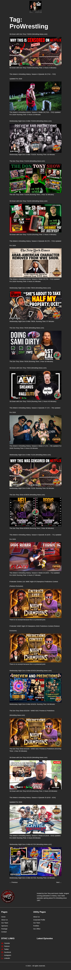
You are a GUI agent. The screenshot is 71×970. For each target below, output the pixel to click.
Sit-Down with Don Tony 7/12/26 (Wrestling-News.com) (28, 201)
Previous (14, 882)
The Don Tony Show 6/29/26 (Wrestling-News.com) (27, 495)
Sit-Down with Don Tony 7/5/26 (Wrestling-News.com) (28, 368)
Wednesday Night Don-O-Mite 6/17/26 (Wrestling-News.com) (31, 844)
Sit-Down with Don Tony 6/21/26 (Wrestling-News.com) (28, 757)
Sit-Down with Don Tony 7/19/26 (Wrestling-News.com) (28, 34)
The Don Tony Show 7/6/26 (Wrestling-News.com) (27, 328)
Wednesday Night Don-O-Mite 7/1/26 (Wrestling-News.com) (30, 455)
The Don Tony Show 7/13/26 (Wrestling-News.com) (27, 161)
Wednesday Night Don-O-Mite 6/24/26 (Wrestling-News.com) (31, 670)
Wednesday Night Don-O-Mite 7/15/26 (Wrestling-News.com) (31, 121)
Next (58, 882)
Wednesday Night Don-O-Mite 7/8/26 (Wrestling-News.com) (30, 288)
